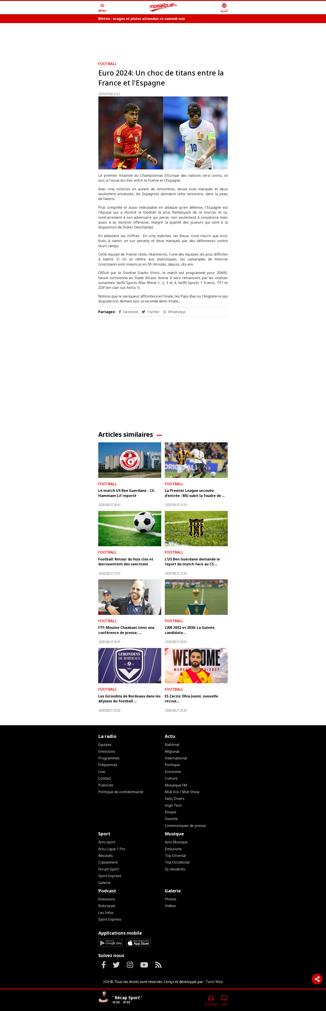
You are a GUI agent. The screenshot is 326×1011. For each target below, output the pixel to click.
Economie (173, 771)
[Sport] (103, 998)
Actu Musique (176, 842)
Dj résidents (175, 869)
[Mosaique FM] (163, 7)
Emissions (106, 751)
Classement (108, 862)
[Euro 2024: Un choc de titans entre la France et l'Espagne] (163, 132)
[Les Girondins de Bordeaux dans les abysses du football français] (129, 665)
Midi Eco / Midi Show (182, 791)
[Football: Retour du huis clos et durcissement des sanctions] (129, 528)
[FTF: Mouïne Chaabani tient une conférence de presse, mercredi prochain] (129, 597)
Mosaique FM (176, 785)
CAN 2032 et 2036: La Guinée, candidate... (190, 630)
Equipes (105, 744)
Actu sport (106, 842)
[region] (163, 40)
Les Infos (106, 912)
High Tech (173, 805)
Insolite (171, 818)
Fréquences (107, 764)
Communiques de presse (185, 825)
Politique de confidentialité (120, 791)
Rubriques (107, 905)
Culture (171, 778)
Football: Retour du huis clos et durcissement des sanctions (125, 561)
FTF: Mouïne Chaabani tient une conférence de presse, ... (126, 630)
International (176, 758)
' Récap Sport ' (127, 997)
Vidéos (170, 905)
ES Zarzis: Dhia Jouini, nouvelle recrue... (191, 698)
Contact (104, 778)
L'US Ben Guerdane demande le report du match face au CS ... (192, 561)
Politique (172, 764)
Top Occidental (177, 862)
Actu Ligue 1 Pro (111, 848)
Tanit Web (214, 981)
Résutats (105, 855)
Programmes (109, 758)
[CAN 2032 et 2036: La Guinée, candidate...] (196, 597)
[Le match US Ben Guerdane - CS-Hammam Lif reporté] (129, 460)
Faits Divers (175, 798)
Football (107, 63)
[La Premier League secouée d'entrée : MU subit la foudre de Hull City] (196, 460)
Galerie (104, 882)
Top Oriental (175, 855)
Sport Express (109, 875)
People (170, 812)
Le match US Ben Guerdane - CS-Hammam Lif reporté (126, 493)
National (172, 744)
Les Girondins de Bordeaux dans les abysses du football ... (129, 698)
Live (101, 771)
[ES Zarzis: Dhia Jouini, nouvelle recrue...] (196, 665)
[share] (317, 979)
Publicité (105, 785)
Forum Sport (108, 869)
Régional (172, 751)
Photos (170, 899)
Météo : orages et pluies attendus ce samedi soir (141, 18)
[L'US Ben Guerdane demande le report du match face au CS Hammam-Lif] (196, 528)
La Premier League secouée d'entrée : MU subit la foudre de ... (195, 493)
